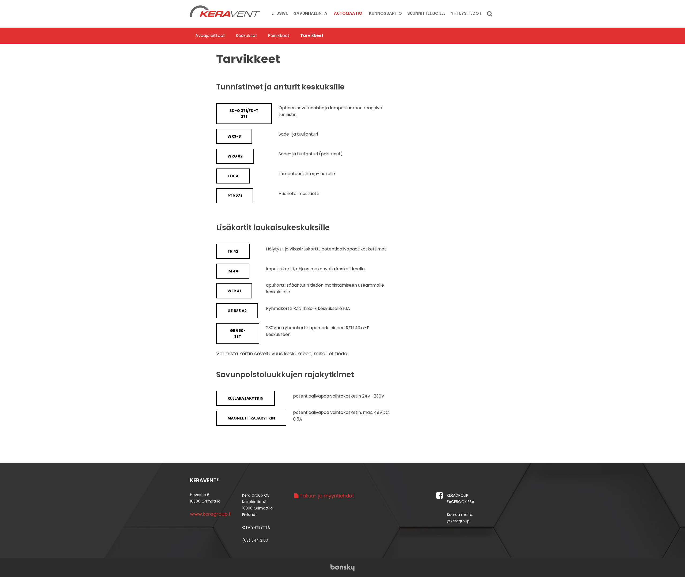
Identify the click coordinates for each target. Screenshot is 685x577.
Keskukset (246, 35)
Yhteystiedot (466, 13)
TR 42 (232, 251)
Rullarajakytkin (245, 398)
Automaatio (348, 13)
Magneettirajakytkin (251, 418)
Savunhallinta (310, 13)
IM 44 (232, 271)
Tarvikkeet (312, 35)
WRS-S (234, 136)
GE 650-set (238, 333)
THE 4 (232, 176)
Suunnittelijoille (426, 13)
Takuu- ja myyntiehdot (326, 495)
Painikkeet (279, 35)
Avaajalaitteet (210, 35)
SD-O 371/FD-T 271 (243, 113)
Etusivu (280, 13)
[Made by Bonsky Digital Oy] (342, 567)
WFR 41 (234, 291)
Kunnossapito (385, 13)
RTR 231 (234, 195)
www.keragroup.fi (210, 514)
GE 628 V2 (237, 310)
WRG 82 (235, 156)
